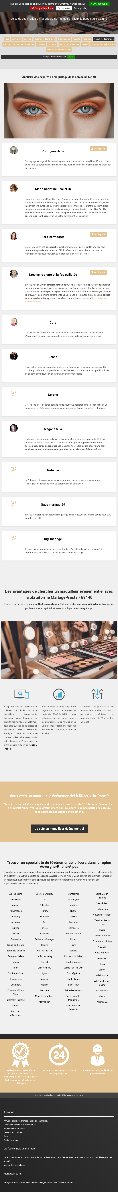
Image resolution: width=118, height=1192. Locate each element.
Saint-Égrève (73, 973)
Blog (6, 1136)
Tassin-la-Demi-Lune (102, 922)
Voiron (102, 996)
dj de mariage (64, 39)
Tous (7, 39)
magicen (87, 39)
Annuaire (7, 1121)
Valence (102, 947)
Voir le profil (99, 149)
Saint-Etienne (73, 979)
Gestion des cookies (13, 1132)
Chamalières (16, 979)
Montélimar (73, 894)
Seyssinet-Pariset (102, 915)
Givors (44, 928)
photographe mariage (69, 44)
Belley (16, 933)
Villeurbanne (102, 990)
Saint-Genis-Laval (73, 990)
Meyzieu (44, 990)
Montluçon (73, 899)
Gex (44, 922)
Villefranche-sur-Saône (102, 983)
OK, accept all (100, 3)
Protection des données (14, 1128)
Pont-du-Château (73, 933)
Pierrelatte (73, 928)
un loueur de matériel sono (103, 44)
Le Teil (44, 962)
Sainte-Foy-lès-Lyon (73, 967)
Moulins (73, 905)
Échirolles (44, 905)
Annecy (16, 905)
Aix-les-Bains (15, 894)
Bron (16, 967)
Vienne (102, 969)
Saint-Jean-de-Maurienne (73, 998)
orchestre (52, 44)
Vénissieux (102, 958)
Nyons (73, 911)
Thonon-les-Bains (102, 935)
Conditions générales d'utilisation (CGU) (21, 1125)
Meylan (44, 985)
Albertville (16, 899)
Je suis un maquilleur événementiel (59, 828)
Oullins (73, 916)
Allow (71, 57)
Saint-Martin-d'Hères (102, 896)
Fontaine (44, 916)
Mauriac (45, 979)
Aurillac (15, 928)
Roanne (73, 950)
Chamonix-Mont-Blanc (16, 992)
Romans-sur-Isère (73, 956)
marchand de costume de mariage (18, 44)
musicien (41, 44)
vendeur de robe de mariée (59, 50)
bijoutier (27, 39)
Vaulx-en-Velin (102, 952)
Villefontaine (102, 975)
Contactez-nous (11, 1140)
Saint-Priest (102, 903)
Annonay (16, 916)
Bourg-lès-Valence (16, 950)
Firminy (44, 911)
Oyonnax (73, 922)
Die (44, 899)
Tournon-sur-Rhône (102, 941)
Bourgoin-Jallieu (16, 956)
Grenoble (44, 933)
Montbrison (44, 1002)
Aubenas (15, 922)
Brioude (16, 962)
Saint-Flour (73, 985)
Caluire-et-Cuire (16, 973)
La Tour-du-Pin (44, 950)
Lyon (44, 973)
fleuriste (76, 39)
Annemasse (16, 911)
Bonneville (16, 939)
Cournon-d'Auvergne (15, 1013)
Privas (73, 939)
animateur (16, 39)
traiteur (85, 44)
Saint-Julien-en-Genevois (73, 1007)
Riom (73, 945)
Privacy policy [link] (81, 8)
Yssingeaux (102, 1002)
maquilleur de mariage (104, 39)
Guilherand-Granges (44, 939)
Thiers (102, 930)
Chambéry (16, 985)
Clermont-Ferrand (16, 1000)
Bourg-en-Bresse (15, 945)
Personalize (64, 8)
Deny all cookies (43, 8)
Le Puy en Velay (44, 956)
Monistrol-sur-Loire (44, 996)
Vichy (102, 964)
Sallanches (102, 909)
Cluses (15, 1005)
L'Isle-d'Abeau (44, 967)
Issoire (44, 945)
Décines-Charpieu (44, 894)
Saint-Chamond (73, 962)
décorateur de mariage (44, 39)
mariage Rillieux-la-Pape (14, 1165)
